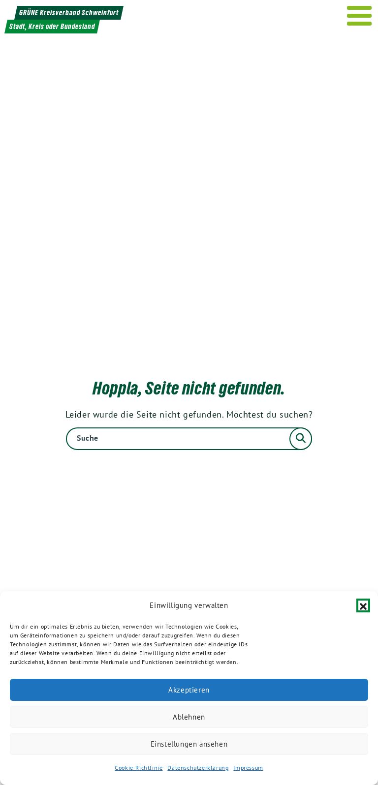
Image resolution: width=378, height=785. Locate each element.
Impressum (248, 767)
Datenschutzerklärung (197, 767)
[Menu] (359, 15)
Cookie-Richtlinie (138, 767)
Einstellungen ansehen (189, 744)
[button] (363, 605)
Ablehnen (189, 717)
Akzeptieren (189, 689)
